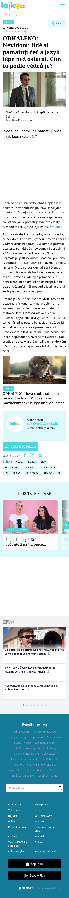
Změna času (53, 737)
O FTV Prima (14, 804)
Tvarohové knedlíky (48, 770)
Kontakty (39, 821)
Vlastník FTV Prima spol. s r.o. (18, 844)
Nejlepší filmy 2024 (44, 731)
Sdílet (55, 24)
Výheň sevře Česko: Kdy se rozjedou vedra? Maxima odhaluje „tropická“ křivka (30, 669)
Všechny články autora (41, 428)
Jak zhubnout (21, 731)
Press (38, 810)
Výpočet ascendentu (21, 770)
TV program (36, 737)
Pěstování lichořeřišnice (41, 764)
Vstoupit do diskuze (23, 446)
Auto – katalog (47, 748)
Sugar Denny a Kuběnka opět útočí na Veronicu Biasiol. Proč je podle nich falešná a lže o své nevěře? (27, 542)
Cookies (12, 836)
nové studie (52, 227)
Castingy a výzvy (43, 815)
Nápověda (40, 836)
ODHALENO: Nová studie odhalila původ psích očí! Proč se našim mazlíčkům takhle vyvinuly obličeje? (33, 398)
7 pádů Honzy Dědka (26, 753)
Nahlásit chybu (16, 851)
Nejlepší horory (17, 737)
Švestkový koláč (47, 775)
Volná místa (14, 810)
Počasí (28, 742)
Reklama (12, 815)
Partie (17, 742)
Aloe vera (18, 764)
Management (41, 804)
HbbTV (11, 821)
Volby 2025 (48, 753)
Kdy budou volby (45, 742)
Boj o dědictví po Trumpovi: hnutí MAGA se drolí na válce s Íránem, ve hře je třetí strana (34, 651)
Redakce (39, 842)
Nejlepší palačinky (23, 775)
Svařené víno (18, 759)
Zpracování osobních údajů (45, 829)
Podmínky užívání (17, 827)
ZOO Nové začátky (24, 748)
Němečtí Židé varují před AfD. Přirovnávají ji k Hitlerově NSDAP (31, 687)
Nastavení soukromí (45, 851)
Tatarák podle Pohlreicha (44, 759)
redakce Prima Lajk (15, 31)
